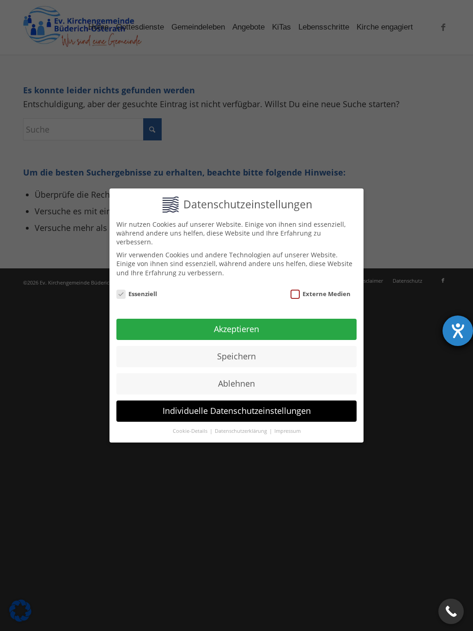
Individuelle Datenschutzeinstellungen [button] (237, 410)
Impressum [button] (287, 431)
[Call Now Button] (451, 611)
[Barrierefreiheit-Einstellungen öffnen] (458, 331)
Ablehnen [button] (236, 383)
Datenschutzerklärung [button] (241, 431)
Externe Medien (327, 294)
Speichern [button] (236, 356)
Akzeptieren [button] (236, 328)
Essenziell (142, 294)
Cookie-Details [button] (191, 431)
